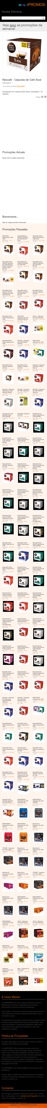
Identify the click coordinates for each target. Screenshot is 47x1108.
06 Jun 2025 (26, 852)
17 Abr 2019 (11, 418)
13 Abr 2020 (11, 728)
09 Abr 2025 (11, 851)
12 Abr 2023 (41, 676)
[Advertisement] (23, 122)
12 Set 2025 (11, 877)
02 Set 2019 (41, 700)
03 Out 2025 (42, 875)
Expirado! (21, 86)
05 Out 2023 (26, 369)
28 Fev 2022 (41, 240)
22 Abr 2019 (41, 343)
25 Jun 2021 (42, 547)
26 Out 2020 (11, 468)
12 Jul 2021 (11, 571)
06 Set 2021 (11, 320)
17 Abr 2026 (41, 319)
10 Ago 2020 (41, 295)
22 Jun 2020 (41, 728)
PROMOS (36, 4)
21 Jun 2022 (26, 623)
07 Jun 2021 (26, 547)
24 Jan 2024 (11, 270)
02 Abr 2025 (26, 948)
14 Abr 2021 (11, 547)
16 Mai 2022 (11, 776)
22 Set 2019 (26, 416)
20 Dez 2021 (26, 752)
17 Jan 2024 (26, 296)
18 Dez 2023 (41, 776)
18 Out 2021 (26, 266)
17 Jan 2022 (11, 369)
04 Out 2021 (26, 241)
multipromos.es (24, 1107)
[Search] (43, 18)
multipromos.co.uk (37, 1107)
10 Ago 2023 (11, 296)
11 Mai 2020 (26, 728)
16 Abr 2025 (26, 345)
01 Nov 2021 (11, 752)
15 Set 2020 (26, 442)
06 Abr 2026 (41, 901)
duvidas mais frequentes (29, 1096)
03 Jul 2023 (41, 267)
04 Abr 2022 (41, 752)
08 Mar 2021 (11, 345)
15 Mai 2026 (26, 924)
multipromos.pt (13, 1107)
